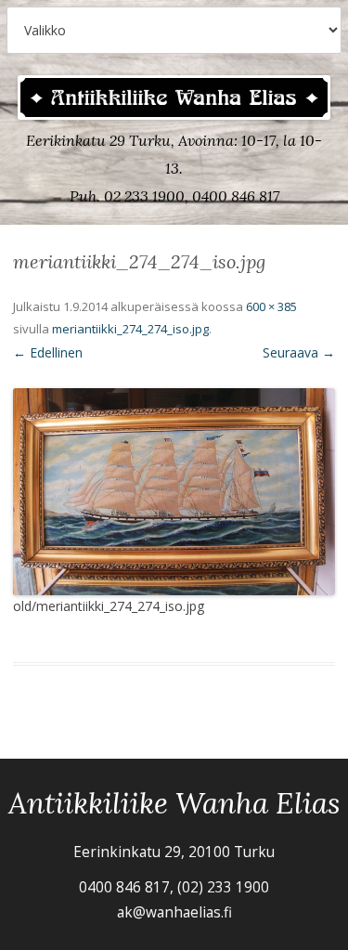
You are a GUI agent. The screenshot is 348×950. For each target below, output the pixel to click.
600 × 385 (271, 306)
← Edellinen (48, 352)
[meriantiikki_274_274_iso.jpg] (174, 491)
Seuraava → (299, 352)
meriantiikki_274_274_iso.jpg (130, 328)
